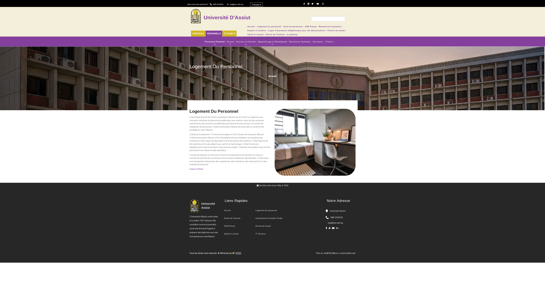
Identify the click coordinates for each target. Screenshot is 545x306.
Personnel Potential (215, 42)
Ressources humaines (330, 27)
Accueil (251, 27)
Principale (198, 33)
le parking (292, 35)
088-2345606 (218, 4)
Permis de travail (336, 31)
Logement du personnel (269, 27)
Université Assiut (337, 211)
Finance (329, 42)
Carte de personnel (293, 27)
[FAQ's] (251, 254)
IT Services (260, 234)
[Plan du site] (254, 254)
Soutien (230, 42)
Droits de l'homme (275, 35)
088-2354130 (337, 217)
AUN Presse (311, 27)
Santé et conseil (255, 35)
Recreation (318, 42)
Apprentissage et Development (272, 42)
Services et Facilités (246, 42)
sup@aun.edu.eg (236, 4)
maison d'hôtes (196, 169)
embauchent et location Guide (268, 218)
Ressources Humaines (300, 42)
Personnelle (214, 33)
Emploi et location (256, 31)
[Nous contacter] (248, 254)
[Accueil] (246, 254)
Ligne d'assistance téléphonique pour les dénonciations (296, 31)
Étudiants (229, 33)
